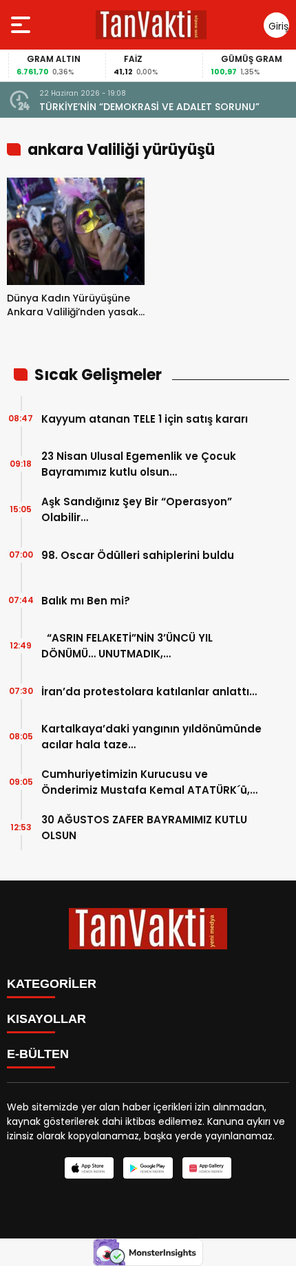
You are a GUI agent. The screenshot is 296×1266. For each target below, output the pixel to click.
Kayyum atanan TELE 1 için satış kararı (144, 419)
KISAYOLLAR (46, 1019)
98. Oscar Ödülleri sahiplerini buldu (137, 555)
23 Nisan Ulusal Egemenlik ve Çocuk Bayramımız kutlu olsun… (138, 464)
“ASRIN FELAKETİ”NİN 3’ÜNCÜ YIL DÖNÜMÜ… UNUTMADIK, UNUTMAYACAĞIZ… (127, 646)
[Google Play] (147, 1168)
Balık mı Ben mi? (85, 600)
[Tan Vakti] (151, 24)
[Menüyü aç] (22, 25)
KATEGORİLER (51, 984)
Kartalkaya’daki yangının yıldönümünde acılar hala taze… (151, 736)
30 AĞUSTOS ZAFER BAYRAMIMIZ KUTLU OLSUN (144, 827)
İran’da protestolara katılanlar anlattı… (149, 691)
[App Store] (89, 1168)
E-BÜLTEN (38, 1054)
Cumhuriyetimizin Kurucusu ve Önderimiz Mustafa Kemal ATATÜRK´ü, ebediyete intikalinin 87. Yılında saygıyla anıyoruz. (151, 782)
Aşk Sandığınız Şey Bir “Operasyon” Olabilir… (136, 509)
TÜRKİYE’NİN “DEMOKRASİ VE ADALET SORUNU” (149, 107)
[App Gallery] (206, 1168)
